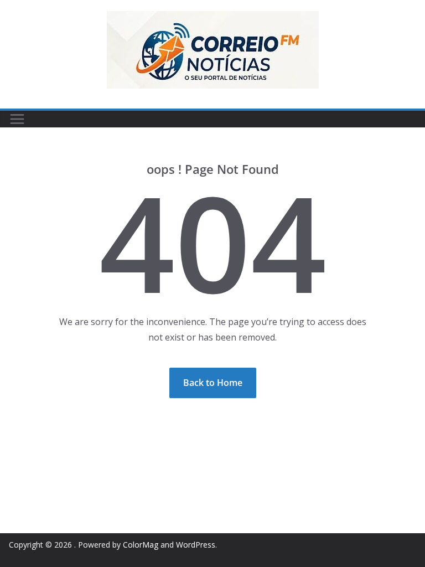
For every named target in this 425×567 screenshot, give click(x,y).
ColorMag (140, 544)
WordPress (195, 544)
